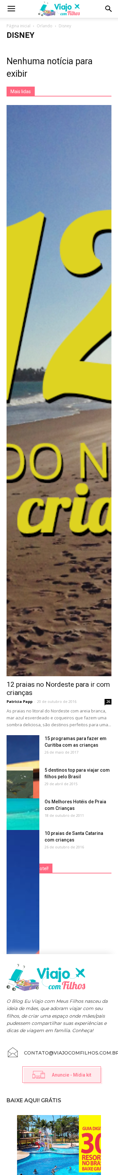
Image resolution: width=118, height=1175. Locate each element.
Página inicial (18, 26)
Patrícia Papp (19, 701)
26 (108, 701)
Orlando (44, 26)
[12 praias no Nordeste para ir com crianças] (59, 390)
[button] (109, 9)
